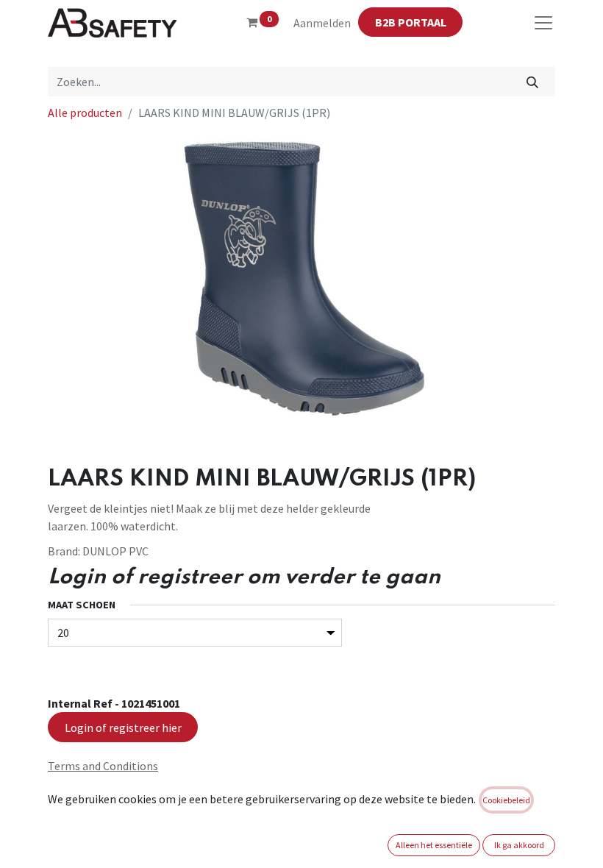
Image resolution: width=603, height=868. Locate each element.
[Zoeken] (532, 81)
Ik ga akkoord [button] (519, 844)
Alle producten (85, 112)
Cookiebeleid (506, 799)
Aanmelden (322, 22)
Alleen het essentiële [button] (434, 844)
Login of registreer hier (123, 727)
